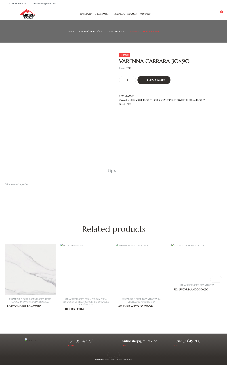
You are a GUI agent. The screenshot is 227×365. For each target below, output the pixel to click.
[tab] (113, 171)
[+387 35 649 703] (170, 342)
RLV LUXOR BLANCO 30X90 (191, 289)
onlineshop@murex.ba (139, 341)
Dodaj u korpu (156, 80)
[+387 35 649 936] (63, 342)
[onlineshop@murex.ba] (117, 342)
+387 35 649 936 (80, 341)
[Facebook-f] (110, 355)
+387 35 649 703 (187, 341)
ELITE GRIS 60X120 (74, 309)
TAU (128, 68)
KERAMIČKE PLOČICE (91, 31)
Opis (112, 170)
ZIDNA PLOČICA (116, 31)
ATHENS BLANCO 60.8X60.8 (135, 306)
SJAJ (155, 100)
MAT (91, 305)
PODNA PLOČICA (36, 299)
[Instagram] (117, 355)
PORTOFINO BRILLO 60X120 (24, 306)
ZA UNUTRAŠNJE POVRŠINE (173, 100)
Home (71, 31)
